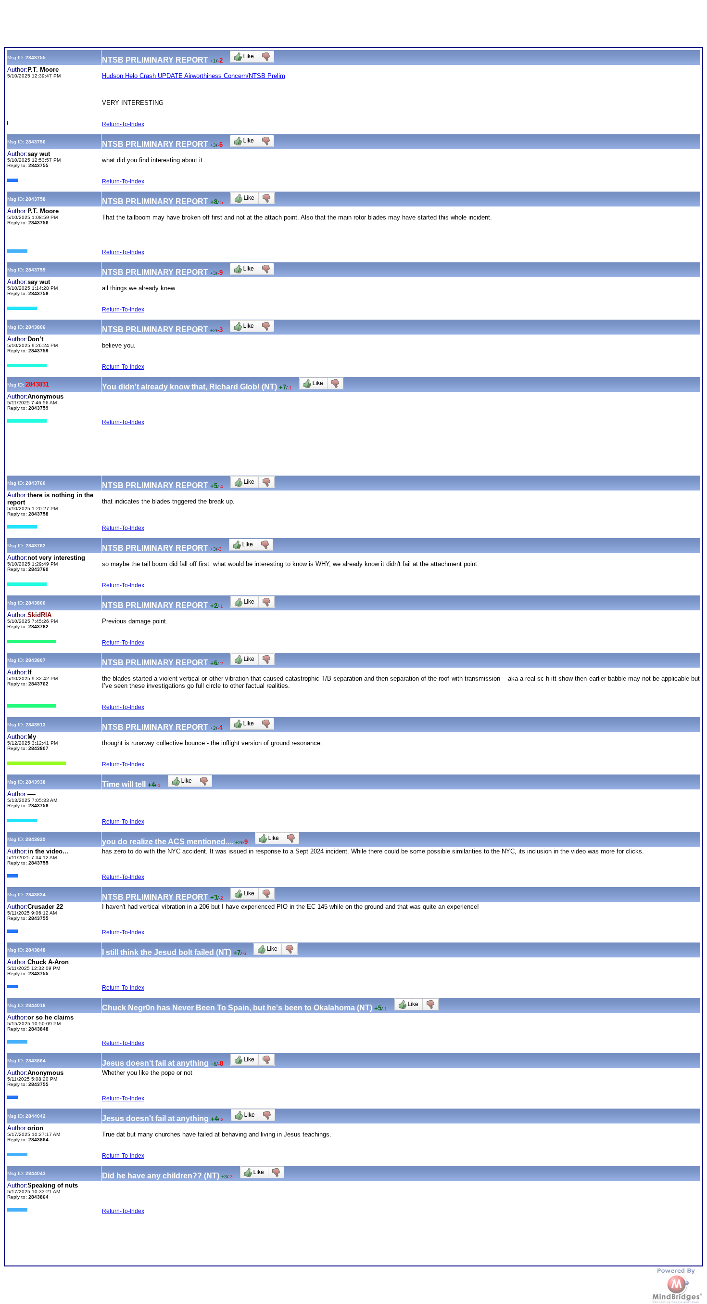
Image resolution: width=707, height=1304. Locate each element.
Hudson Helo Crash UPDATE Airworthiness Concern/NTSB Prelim (193, 75)
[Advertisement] (179, 25)
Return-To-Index (123, 124)
